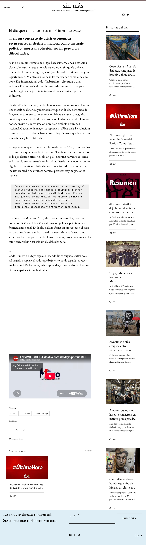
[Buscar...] (23, 7)
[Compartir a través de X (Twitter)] (17, 430)
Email (73, 515)
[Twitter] (127, 14)
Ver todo (88, 450)
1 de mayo (25, 413)
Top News (13, 421)
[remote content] (50, 317)
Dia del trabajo (41, 413)
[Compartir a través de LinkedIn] (24, 430)
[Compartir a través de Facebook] (10, 430)
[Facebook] (74, 535)
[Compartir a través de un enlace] (31, 430)
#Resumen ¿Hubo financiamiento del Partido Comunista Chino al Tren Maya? (26, 486)
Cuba (13, 413)
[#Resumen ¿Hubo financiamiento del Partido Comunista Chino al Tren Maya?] (27, 467)
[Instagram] (123, 14)
